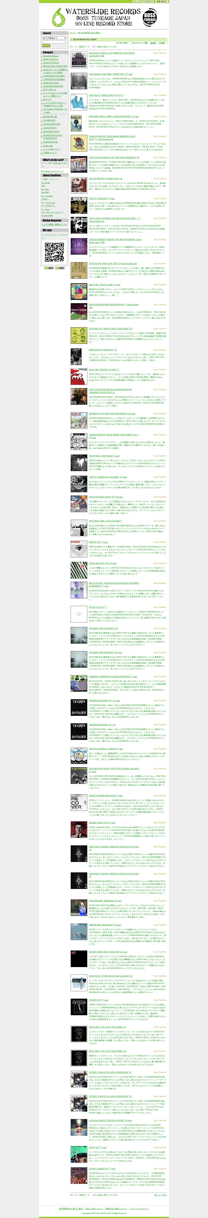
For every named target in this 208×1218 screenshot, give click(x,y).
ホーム (73, 33)
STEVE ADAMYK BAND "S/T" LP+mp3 (106, 497)
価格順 (153, 43)
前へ (156, 1195)
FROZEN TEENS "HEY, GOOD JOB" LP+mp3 (108, 952)
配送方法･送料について (116, 1209)
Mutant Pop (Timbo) (51, 83)
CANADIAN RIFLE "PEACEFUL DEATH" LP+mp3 (110, 1120)
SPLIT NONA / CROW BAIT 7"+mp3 (104, 456)
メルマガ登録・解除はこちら (54, 224)
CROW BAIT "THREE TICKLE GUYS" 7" (106, 95)
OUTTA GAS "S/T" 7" (98, 607)
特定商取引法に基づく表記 (71, 1209)
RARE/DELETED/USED (53, 86)
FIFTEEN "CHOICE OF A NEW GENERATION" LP (110, 1072)
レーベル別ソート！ (52, 149)
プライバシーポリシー (139, 1209)
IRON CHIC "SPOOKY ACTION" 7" (104, 370)
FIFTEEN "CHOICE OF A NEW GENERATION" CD (110, 1096)
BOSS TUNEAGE (50, 59)
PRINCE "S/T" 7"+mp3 (98, 542)
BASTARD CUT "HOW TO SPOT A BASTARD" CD (110, 329)
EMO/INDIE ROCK (51, 132)
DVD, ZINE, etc (49, 90)
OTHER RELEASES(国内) (54, 79)
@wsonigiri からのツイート (52, 171)
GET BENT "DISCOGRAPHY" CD (103, 628)
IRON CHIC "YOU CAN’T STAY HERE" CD (107, 1051)
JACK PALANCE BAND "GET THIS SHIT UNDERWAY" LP (114, 157)
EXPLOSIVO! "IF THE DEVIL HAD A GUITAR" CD (111, 976)
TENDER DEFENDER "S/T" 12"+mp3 (104, 701)
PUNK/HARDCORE (51, 124)
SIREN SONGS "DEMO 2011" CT (103, 350)
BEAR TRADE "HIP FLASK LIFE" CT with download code (113, 263)
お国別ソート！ (50, 152)
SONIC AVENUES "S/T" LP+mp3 (102, 563)
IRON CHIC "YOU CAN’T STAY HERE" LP (107, 1027)
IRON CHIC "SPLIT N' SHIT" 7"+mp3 (104, 285)
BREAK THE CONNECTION (55, 66)
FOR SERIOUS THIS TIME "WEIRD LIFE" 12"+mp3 (110, 74)
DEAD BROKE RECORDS (89, 33)
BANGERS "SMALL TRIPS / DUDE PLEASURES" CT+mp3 (114, 116)
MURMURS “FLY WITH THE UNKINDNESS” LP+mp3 (112, 414)
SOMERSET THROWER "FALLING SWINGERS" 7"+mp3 (113, 676)
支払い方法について (94, 1209)
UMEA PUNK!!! (50, 128)
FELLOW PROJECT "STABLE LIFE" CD (106, 179)
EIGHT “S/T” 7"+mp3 (97, 1147)
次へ (165, 1195)
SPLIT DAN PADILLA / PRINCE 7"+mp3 (106, 749)
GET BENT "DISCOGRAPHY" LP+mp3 (105, 652)
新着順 (162, 43)
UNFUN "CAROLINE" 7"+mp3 (102, 198)
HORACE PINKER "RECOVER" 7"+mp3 (106, 796)
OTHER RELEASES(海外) (54, 76)
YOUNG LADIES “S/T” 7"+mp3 (102, 1169)
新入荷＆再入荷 (50, 117)
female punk (48, 146)
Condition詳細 (47, 215)
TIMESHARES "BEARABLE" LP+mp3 (105, 925)
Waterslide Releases (50, 56)
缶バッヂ (47, 99)
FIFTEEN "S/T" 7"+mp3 (98, 1000)
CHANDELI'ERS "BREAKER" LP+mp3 (105, 901)
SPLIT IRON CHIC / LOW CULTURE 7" (105, 521)
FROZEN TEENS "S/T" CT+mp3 (102, 823)
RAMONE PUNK (50, 142)
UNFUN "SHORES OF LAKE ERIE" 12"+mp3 (108, 477)
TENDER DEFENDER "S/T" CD (102, 725)
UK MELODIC (49, 120)
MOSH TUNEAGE (51, 63)
